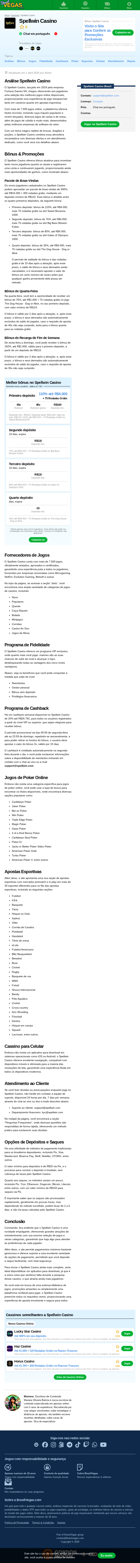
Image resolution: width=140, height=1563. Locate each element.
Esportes (87, 61)
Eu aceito (106, 1555)
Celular (100, 61)
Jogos (32, 61)
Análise (9, 61)
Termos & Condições (43, 1522)
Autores (61, 1522)
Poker (75, 61)
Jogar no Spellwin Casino (100, 124)
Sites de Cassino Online (70, 1377)
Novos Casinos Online (21, 1323)
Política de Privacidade (17, 1522)
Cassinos (15, 15)
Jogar (127, 1333)
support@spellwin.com (106, 95)
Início (7, 15)
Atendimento (116, 61)
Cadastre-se (123, 32)
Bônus (21, 61)
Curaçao (98, 101)
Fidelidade (46, 61)
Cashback (62, 61)
